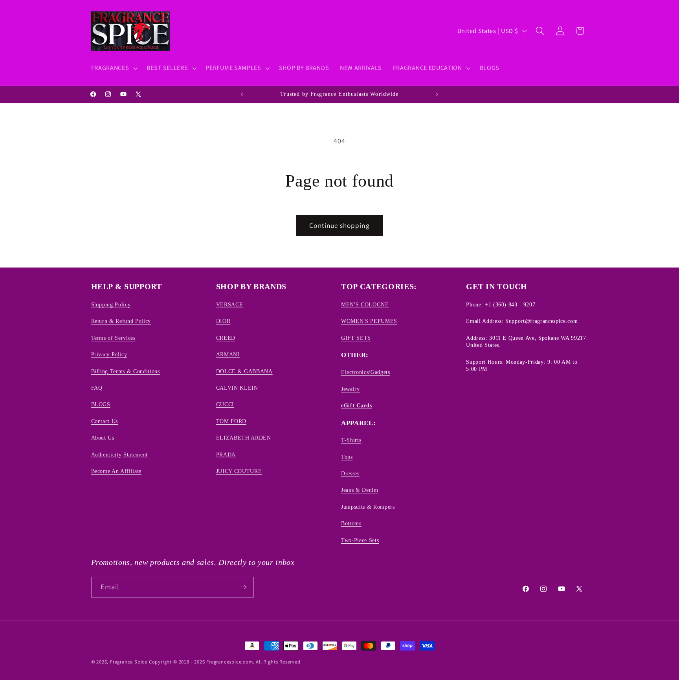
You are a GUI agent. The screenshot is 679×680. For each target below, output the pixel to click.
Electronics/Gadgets (365, 372)
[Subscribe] (243, 587)
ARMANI (228, 354)
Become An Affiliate (116, 471)
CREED (225, 338)
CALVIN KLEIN (237, 388)
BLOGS (100, 404)
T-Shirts (351, 440)
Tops (347, 457)
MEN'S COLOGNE (365, 304)
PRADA (226, 454)
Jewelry (350, 389)
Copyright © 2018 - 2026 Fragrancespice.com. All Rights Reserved (225, 661)
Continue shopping (339, 225)
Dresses (350, 473)
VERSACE (229, 304)
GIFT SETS (356, 338)
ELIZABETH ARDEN (243, 437)
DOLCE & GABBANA (244, 371)
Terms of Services (113, 338)
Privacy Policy (109, 354)
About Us (102, 437)
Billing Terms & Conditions (125, 371)
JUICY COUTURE (239, 471)
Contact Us (104, 421)
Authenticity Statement (119, 454)
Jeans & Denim (359, 490)
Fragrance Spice (128, 661)
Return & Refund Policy (121, 321)
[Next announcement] (437, 94)
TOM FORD (231, 421)
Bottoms (351, 523)
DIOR (223, 321)
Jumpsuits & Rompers (368, 507)
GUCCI (225, 404)
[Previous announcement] (242, 94)
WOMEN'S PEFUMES (369, 321)
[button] (113, 68)
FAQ (97, 388)
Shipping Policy (111, 304)
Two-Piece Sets (360, 540)
